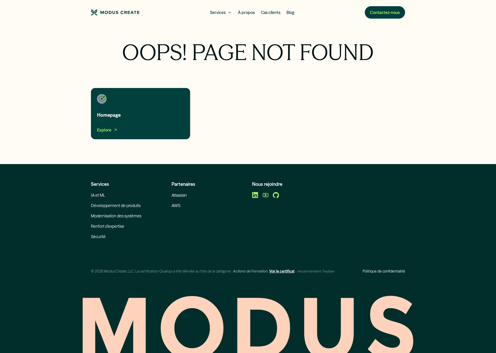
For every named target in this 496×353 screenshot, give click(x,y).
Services (218, 12)
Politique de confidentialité (384, 271)
